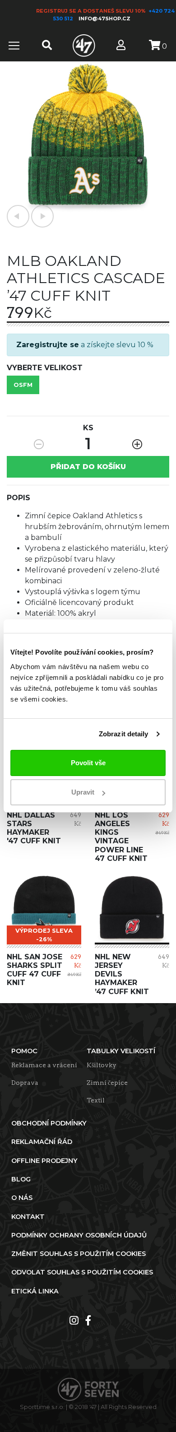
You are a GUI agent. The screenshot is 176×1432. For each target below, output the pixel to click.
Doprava (24, 1082)
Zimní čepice (107, 1082)
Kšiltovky (101, 1065)
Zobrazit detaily (123, 734)
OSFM (23, 384)
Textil (96, 1100)
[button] (18, 216)
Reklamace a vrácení (44, 1065)
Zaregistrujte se (47, 344)
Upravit (82, 792)
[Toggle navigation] (14, 45)
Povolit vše (88, 763)
